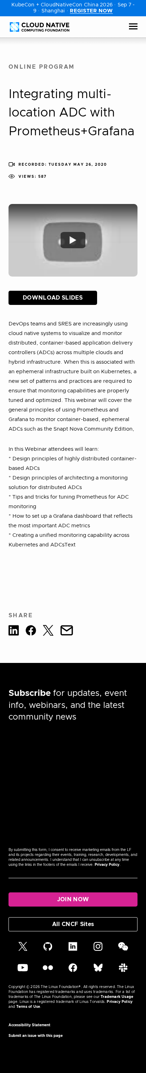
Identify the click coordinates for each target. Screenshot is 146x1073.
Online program (42, 67)
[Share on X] (48, 631)
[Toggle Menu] (133, 26)
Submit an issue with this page (36, 1036)
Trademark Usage (117, 997)
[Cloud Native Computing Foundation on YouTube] (22, 971)
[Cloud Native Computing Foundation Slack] (123, 971)
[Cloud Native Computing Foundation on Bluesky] (98, 971)
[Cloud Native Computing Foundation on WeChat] (123, 950)
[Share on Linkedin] (14, 631)
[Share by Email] (66, 631)
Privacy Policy (107, 865)
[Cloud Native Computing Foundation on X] (22, 950)
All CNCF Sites (73, 924)
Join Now (73, 899)
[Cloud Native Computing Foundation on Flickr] (48, 971)
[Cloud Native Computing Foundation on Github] (47, 950)
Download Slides (53, 298)
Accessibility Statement (29, 1025)
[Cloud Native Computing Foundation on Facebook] (72, 971)
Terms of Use (28, 1007)
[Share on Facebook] (31, 631)
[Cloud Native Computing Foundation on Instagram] (98, 950)
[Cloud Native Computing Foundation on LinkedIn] (72, 950)
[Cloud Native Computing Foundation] (40, 27)
